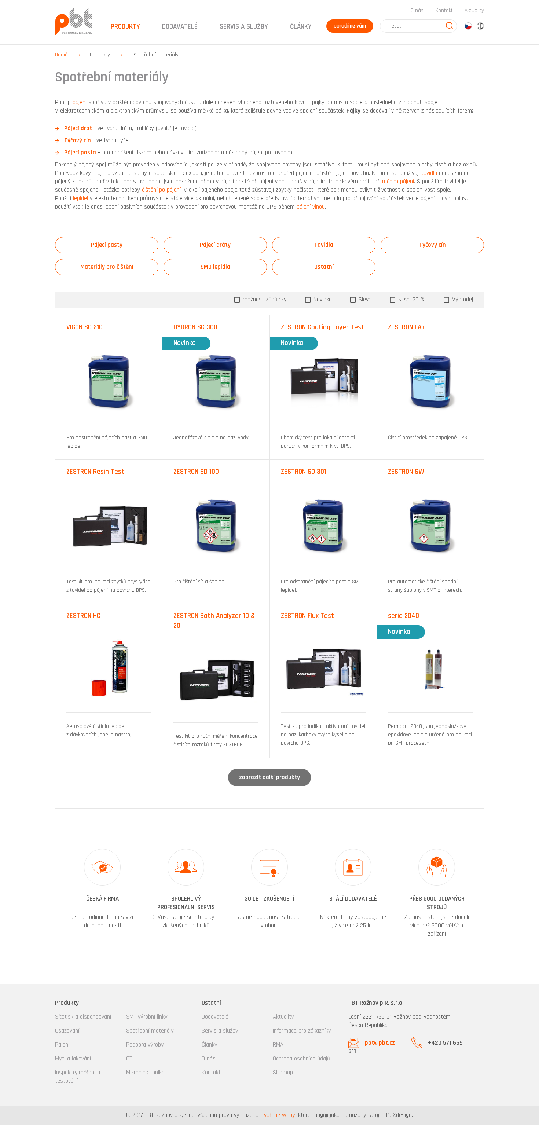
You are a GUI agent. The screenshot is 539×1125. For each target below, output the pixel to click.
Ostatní (324, 267)
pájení (79, 102)
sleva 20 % (410, 300)
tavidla (429, 173)
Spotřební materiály (150, 1031)
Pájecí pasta (80, 153)
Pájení (62, 1045)
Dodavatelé (215, 1017)
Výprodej (461, 300)
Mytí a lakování (73, 1059)
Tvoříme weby (278, 1115)
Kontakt (444, 10)
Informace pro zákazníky (302, 1031)
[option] (102, 894)
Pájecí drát (78, 128)
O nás (417, 10)
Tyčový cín (432, 245)
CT (129, 1059)
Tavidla (323, 245)
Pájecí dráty (215, 245)
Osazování (67, 1031)
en (480, 26)
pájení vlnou (311, 207)
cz (468, 26)
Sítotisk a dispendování (83, 1017)
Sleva (364, 300)
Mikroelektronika (145, 1073)
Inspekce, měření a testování (77, 1077)
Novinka (322, 300)
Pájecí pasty (106, 245)
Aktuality (474, 10)
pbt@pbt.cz (380, 1043)
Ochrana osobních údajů (301, 1059)
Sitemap (283, 1073)
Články (301, 26)
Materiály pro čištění (106, 267)
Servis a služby (220, 1031)
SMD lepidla (215, 267)
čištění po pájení (161, 190)
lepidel (80, 198)
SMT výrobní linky (147, 1017)
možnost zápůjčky (264, 300)
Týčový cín (77, 140)
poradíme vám (350, 25)
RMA (278, 1045)
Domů (61, 54)
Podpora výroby (145, 1045)
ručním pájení (398, 181)
